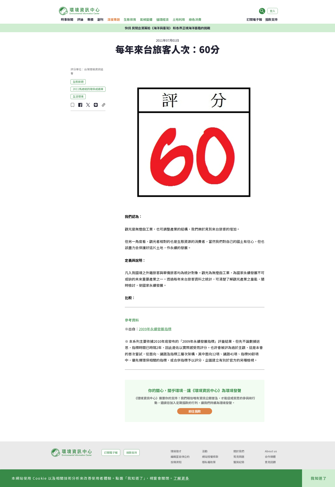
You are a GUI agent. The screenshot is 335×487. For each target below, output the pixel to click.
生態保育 (130, 19)
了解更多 (181, 478)
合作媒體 (270, 457)
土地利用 (179, 19)
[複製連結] (103, 105)
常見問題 (238, 457)
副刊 (100, 19)
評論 (80, 19)
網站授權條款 (210, 457)
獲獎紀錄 (238, 462)
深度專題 (113, 19)
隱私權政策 (209, 462)
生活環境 (78, 96)
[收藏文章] (72, 105)
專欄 (90, 19)
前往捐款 (194, 411)
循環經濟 (162, 19)
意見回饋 (270, 462)
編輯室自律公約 (180, 457)
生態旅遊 (78, 82)
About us (271, 451)
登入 (272, 11)
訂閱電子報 (254, 19)
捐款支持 (271, 19)
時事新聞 (67, 19)
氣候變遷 (146, 19)
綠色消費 (195, 19)
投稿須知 (176, 462)
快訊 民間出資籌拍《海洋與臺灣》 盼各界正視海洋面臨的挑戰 (167, 28)
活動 (204, 451)
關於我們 (238, 451)
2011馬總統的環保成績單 (88, 89)
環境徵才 (176, 451)
